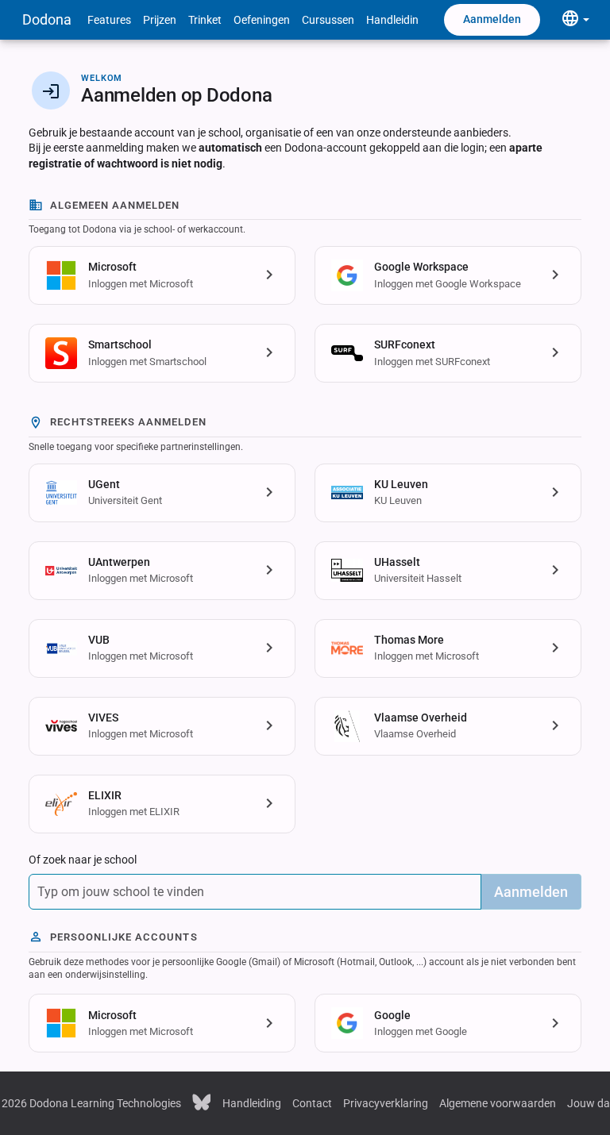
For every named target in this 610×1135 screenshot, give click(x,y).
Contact (312, 1103)
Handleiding (395, 19)
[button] (162, 275)
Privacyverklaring (385, 1103)
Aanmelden (492, 19)
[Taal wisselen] (575, 19)
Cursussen (328, 19)
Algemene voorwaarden (497, 1103)
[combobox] (255, 892)
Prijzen (159, 19)
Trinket (205, 19)
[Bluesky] (201, 1101)
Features (109, 19)
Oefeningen (262, 19)
